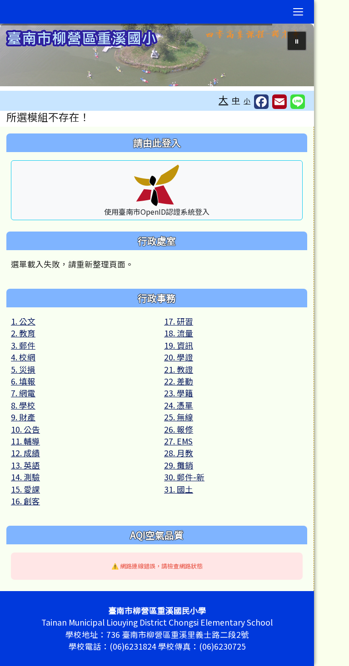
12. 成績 (25, 453)
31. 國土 (178, 489)
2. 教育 (23, 333)
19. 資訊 (178, 345)
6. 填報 (23, 381)
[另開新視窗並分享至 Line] (297, 101)
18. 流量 (178, 333)
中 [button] (236, 100)
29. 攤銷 (178, 465)
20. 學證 (178, 357)
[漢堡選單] (298, 12)
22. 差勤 (178, 381)
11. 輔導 (25, 441)
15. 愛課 (25, 489)
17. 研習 (178, 321)
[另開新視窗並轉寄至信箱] (279, 101)
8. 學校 (23, 405)
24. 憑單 (178, 405)
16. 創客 (25, 501)
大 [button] (223, 99)
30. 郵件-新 (184, 477)
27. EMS (178, 441)
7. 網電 (23, 393)
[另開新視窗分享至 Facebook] (261, 101)
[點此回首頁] (157, 55)
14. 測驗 (25, 477)
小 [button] (247, 100)
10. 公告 (25, 429)
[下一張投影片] (292, 56)
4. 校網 (23, 357)
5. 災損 (23, 369)
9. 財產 (23, 417)
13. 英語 (25, 465)
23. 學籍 (178, 393)
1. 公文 (23, 321)
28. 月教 (178, 453)
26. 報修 (178, 429)
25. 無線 (178, 417)
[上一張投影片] (21, 56)
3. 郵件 (23, 345)
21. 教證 (178, 369)
